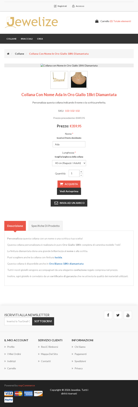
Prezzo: (63, 126)
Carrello (11, 368)
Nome (68, 133)
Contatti (46, 361)
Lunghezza (68, 152)
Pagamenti (81, 353)
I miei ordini (14, 353)
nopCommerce (26, 385)
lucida (58, 257)
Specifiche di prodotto (45, 225)
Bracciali (27, 38)
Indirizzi (11, 361)
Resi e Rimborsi (49, 346)
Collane (11, 38)
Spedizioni (80, 361)
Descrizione (15, 225)
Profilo (11, 346)
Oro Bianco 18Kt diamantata (66, 263)
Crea (40, 38)
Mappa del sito (49, 353)
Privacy (79, 368)
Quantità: (60, 173)
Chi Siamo (80, 346)
